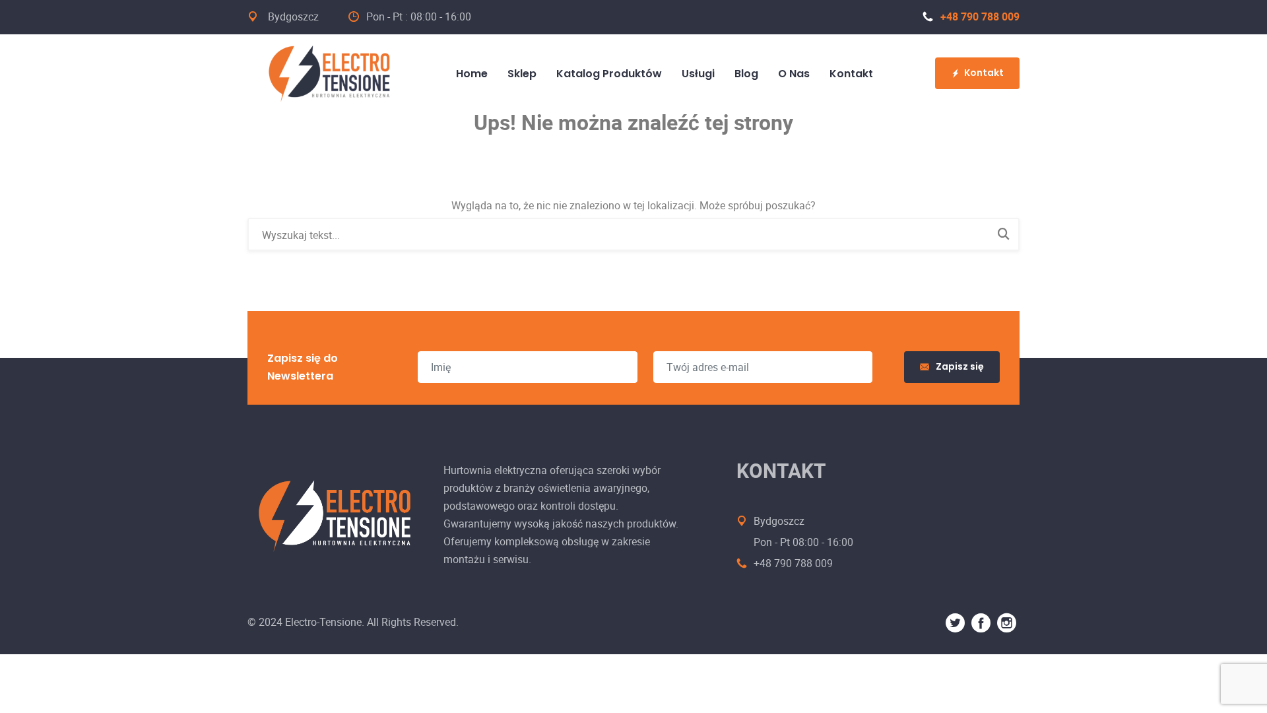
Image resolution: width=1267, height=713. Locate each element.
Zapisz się (960, 366)
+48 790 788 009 (980, 16)
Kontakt (984, 72)
